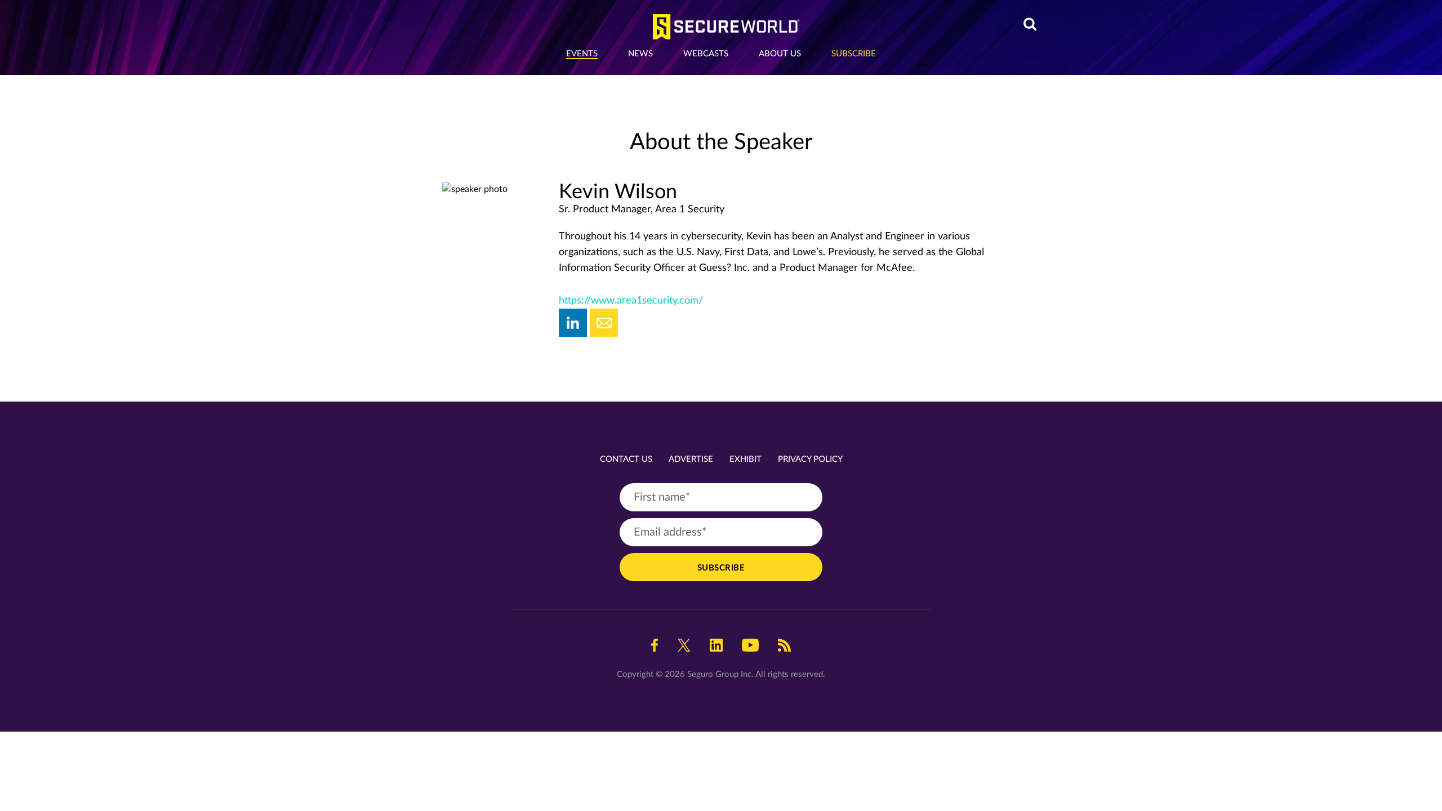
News (640, 54)
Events (582, 54)
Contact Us (626, 459)
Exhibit (745, 459)
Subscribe (853, 54)
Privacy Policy (810, 459)
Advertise (691, 459)
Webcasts (705, 54)
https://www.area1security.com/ (631, 301)
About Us (780, 54)
